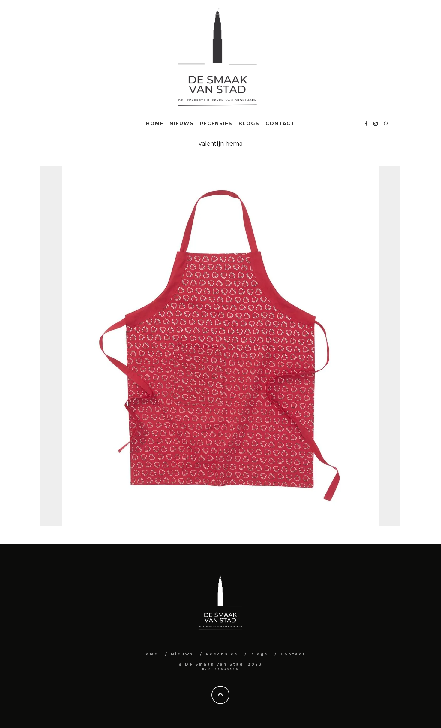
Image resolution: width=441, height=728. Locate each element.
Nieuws (182, 123)
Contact (280, 123)
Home (155, 123)
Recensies (216, 123)
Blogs (249, 123)
